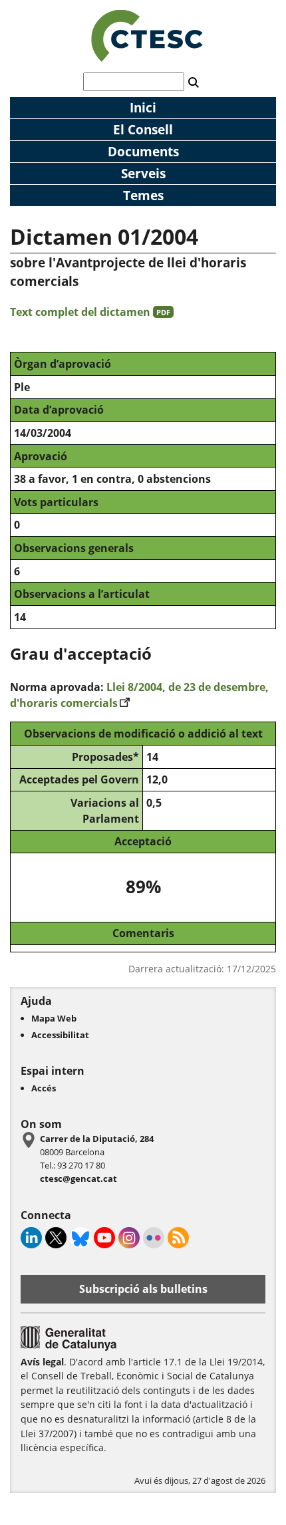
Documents (143, 151)
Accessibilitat (60, 1035)
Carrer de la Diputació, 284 (97, 1139)
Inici (143, 107)
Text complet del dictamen (90, 312)
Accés (43, 1088)
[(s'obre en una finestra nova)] (68, 1347)
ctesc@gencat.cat (78, 1178)
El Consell (143, 129)
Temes (143, 195)
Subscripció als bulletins (143, 1289)
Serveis (143, 173)
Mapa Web (53, 1018)
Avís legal (42, 1361)
